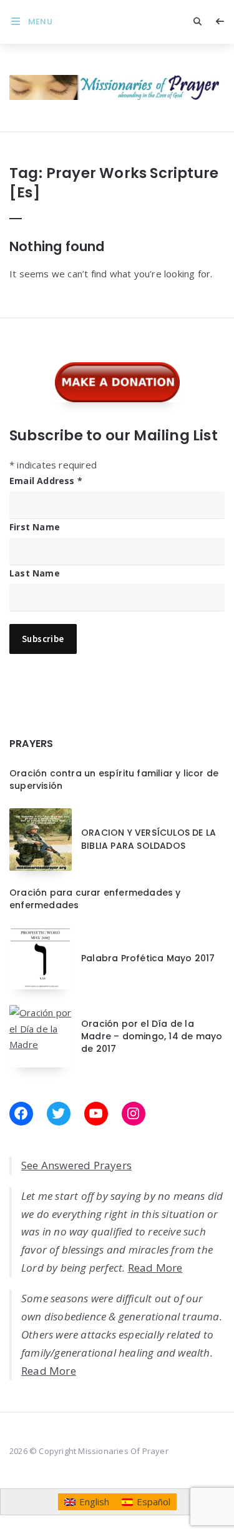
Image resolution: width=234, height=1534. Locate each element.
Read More (155, 1267)
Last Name (34, 573)
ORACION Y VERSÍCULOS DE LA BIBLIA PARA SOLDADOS (148, 838)
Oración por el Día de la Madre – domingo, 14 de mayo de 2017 (151, 1036)
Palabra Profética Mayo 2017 (148, 958)
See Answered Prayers (76, 1165)
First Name (34, 527)
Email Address (45, 481)
